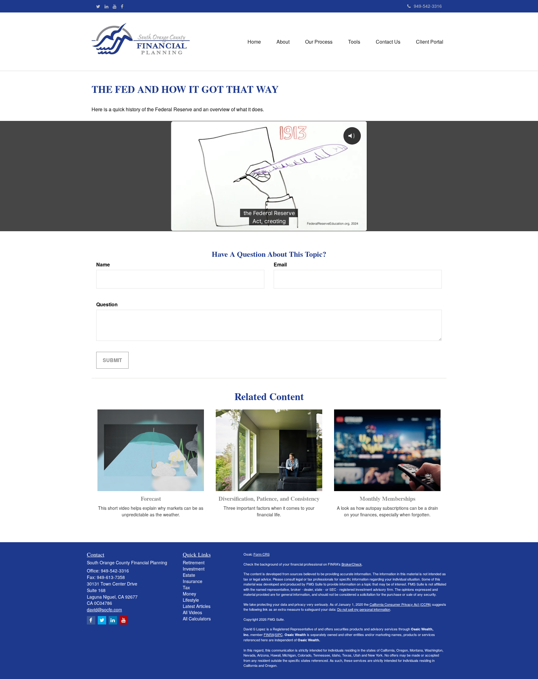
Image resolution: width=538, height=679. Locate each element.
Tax (186, 587)
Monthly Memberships (387, 498)
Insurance (192, 581)
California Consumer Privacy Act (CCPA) (400, 604)
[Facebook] (122, 6)
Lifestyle (191, 600)
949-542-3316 (428, 6)
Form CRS (261, 554)
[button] (283, 42)
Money (189, 594)
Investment (194, 569)
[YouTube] (114, 6)
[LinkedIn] (106, 6)
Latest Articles (196, 606)
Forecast (151, 498)
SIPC (279, 634)
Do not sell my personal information (363, 609)
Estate (189, 575)
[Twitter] (98, 6)
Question (107, 304)
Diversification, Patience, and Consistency (269, 498)
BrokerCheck (352, 564)
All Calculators (197, 618)
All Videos (192, 612)
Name (103, 264)
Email (280, 264)
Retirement (194, 562)
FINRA (269, 634)
